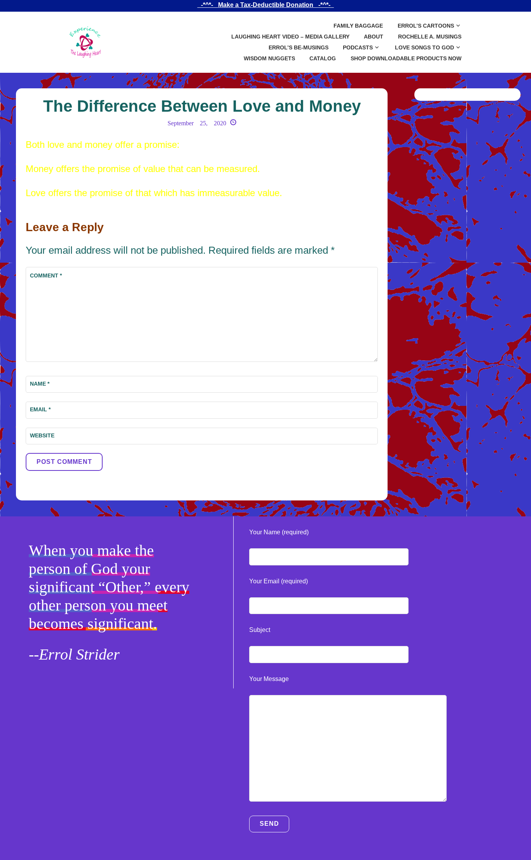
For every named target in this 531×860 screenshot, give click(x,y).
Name (39, 384)
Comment (46, 275)
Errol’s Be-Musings (298, 47)
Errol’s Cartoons (426, 26)
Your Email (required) (278, 581)
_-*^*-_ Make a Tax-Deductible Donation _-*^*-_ (265, 5)
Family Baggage (358, 26)
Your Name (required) (279, 532)
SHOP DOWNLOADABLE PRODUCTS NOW (406, 58)
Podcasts (358, 47)
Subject (259, 630)
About (373, 36)
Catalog (322, 58)
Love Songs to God (424, 47)
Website (42, 435)
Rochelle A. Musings (429, 36)
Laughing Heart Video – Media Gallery (290, 36)
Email (40, 409)
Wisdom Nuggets (269, 58)
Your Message (269, 679)
